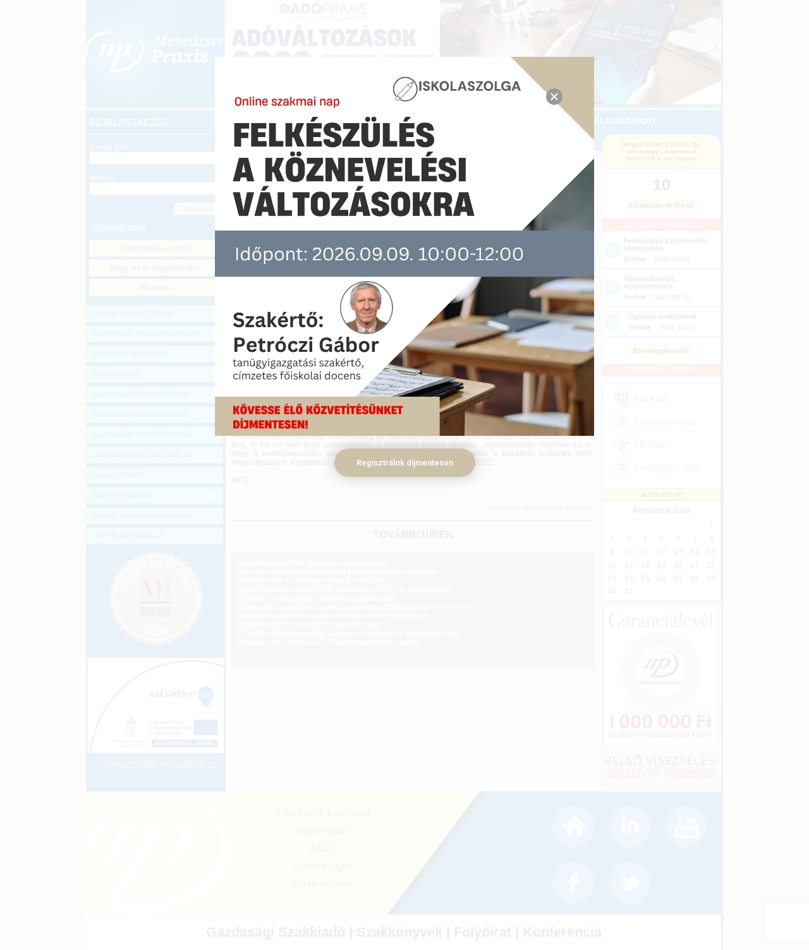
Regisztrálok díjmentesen (404, 462)
